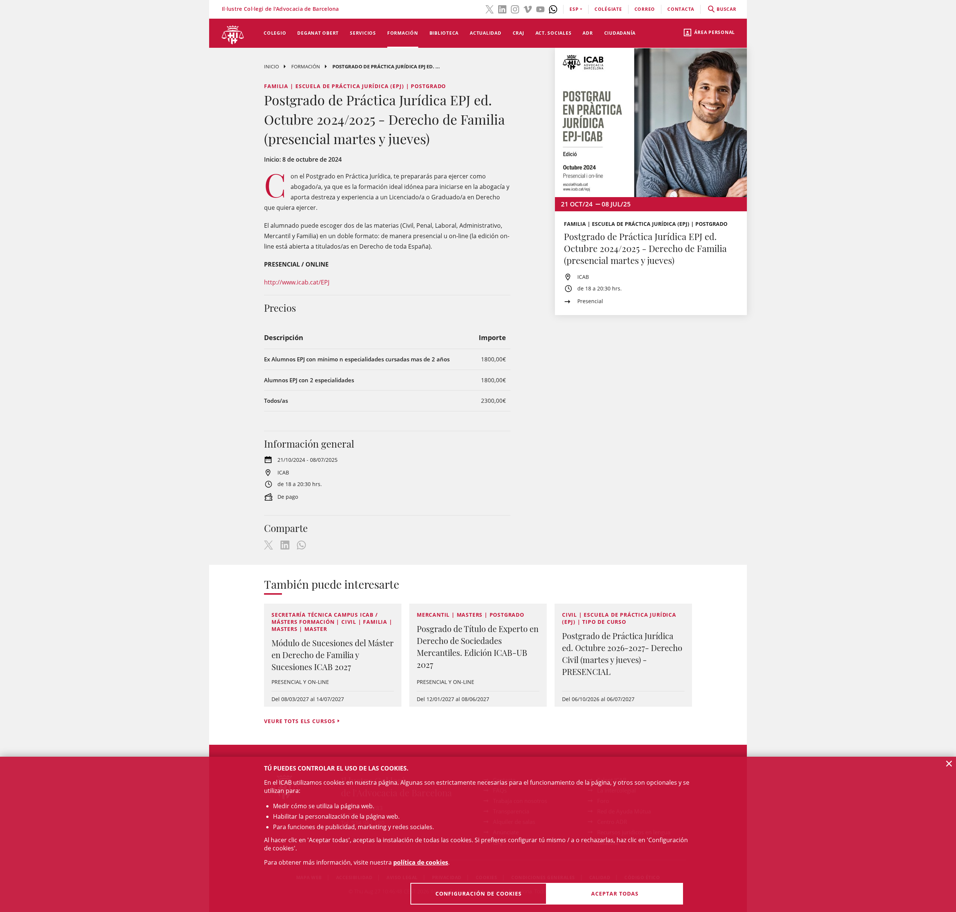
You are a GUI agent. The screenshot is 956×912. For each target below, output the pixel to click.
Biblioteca (444, 33)
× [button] (949, 763)
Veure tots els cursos (299, 721)
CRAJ (518, 33)
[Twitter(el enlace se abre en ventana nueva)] (489, 8)
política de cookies (420, 862)
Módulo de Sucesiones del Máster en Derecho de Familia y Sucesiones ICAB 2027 (332, 654)
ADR (588, 33)
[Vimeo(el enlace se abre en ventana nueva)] (528, 8)
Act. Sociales (554, 33)
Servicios (363, 33)
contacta (680, 9)
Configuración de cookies (478, 893)
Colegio (275, 33)
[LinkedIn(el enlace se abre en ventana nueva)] (502, 8)
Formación (402, 33)
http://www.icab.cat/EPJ (297, 282)
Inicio (271, 66)
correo (644, 9)
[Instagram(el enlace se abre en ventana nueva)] (515, 8)
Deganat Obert (318, 33)
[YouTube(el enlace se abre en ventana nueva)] (540, 8)
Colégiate (608, 9)
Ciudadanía (620, 33)
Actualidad (486, 33)
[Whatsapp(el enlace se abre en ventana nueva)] (553, 8)
